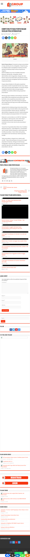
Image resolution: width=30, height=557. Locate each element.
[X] (6, 37)
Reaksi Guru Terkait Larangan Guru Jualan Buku (14, 241)
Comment (4, 282)
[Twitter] (13, 329)
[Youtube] (16, 329)
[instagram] (19, 329)
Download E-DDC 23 (7, 461)
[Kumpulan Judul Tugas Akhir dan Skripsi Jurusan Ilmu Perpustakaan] (1, 465)
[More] (15, 37)
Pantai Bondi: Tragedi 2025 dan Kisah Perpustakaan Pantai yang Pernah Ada (12, 227)
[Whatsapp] (12, 37)
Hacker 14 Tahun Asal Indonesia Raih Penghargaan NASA (11, 201)
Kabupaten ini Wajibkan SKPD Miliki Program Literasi (12, 523)
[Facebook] (3, 37)
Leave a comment (6, 34)
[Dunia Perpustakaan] (15, 4)
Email (3, 300)
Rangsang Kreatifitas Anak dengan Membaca (20, 191)
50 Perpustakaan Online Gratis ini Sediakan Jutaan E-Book (15, 457)
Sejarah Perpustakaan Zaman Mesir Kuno (10, 515)
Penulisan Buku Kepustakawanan (8, 519)
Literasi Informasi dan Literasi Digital (10, 187)
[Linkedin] (9, 37)
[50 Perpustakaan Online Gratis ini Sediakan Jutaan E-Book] (1, 457)
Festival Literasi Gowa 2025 (9, 267)
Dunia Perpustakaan (7, 33)
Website (3, 305)
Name (3, 295)
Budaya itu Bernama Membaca (7, 527)
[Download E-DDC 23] (1, 461)
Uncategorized (17, 33)
